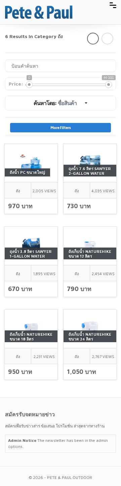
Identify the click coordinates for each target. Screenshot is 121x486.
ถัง (18, 191)
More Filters (60, 127)
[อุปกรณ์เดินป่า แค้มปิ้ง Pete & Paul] (39, 11)
